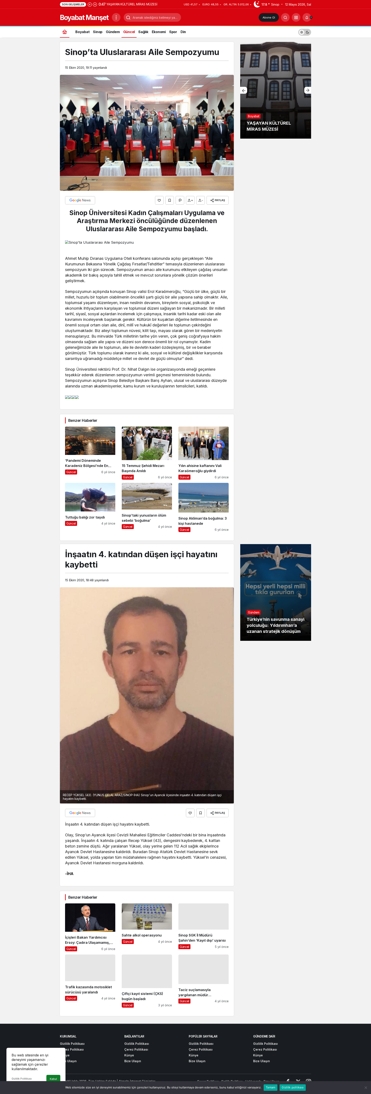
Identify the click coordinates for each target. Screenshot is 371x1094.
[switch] (304, 32)
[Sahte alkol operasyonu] (147, 927)
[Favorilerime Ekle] (169, 200)
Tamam (270, 1087)
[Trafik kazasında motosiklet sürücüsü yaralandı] (90, 981)
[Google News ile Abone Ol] (80, 200)
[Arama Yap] (285, 17)
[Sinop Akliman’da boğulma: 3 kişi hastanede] (203, 507)
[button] (296, 17)
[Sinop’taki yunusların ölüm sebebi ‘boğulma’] (147, 507)
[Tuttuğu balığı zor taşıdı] (90, 507)
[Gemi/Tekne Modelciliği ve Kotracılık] (275, 90)
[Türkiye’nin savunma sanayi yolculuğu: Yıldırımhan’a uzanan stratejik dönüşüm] (275, 592)
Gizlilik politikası (293, 1087)
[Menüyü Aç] (116, 17)
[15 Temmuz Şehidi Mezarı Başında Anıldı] (147, 453)
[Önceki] (89, 4)
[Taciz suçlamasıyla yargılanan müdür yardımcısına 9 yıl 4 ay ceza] (203, 981)
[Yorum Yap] (180, 200)
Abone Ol (269, 17)
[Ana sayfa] (64, 31)
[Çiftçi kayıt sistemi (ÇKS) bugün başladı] (147, 981)
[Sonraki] (94, 4)
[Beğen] (159, 200)
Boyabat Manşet (84, 17)
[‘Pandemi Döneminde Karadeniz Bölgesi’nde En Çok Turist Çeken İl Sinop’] (90, 453)
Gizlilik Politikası (22, 1078)
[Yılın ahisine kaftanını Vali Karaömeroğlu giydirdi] (203, 453)
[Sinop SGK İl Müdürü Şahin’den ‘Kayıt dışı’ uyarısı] (203, 927)
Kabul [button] (53, 1078)
